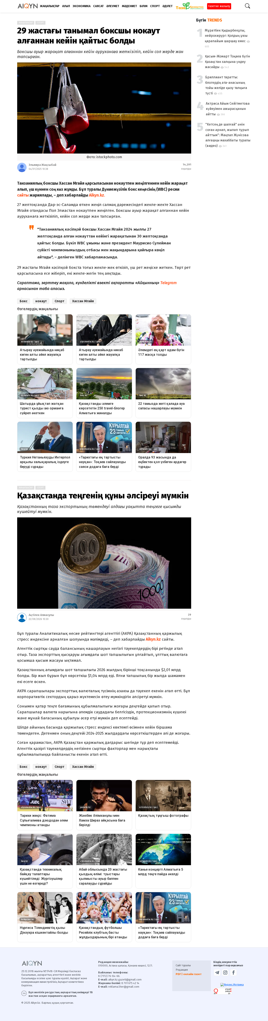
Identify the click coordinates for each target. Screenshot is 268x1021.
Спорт (40, 23)
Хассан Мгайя (83, 301)
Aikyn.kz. (97, 195)
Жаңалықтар (26, 23)
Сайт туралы (183, 965)
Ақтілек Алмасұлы (41, 615)
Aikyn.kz (153, 639)
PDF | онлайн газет (188, 974)
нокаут (41, 301)
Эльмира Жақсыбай (42, 165)
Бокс (23, 301)
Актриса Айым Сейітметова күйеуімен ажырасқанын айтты (228, 109)
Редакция (182, 969)
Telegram (168, 282)
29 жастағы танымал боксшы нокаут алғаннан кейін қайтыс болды (88, 36)
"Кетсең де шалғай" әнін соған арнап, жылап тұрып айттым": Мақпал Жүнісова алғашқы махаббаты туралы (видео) (227, 135)
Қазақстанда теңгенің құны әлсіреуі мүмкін (103, 496)
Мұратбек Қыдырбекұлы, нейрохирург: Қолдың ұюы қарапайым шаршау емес (226, 35)
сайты (23, 195)
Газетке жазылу (219, 6)
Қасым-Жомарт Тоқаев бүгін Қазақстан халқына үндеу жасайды (227, 61)
